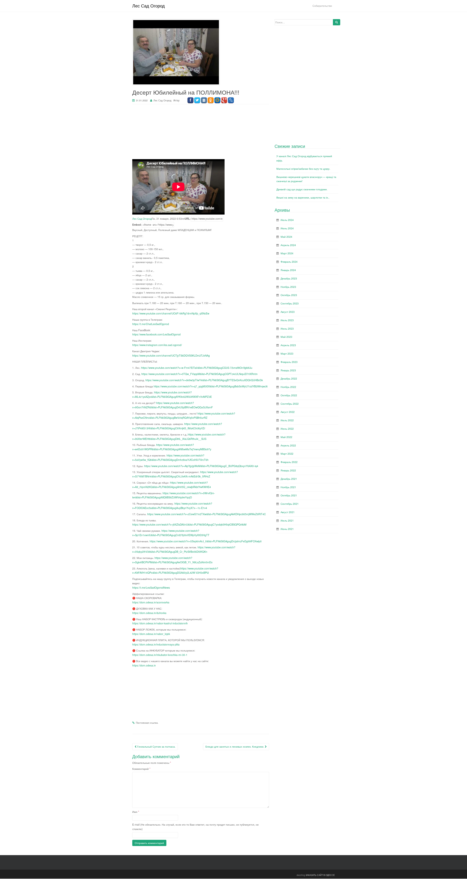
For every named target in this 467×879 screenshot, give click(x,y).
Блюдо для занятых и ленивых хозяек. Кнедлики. (235, 746)
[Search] (336, 22)
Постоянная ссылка (147, 722)
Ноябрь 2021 (288, 487)
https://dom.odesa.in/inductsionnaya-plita (156, 644)
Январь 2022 (288, 470)
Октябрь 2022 (289, 395)
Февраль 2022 (289, 462)
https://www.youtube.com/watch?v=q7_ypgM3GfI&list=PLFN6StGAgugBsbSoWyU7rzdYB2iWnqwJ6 (211, 386)
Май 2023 (286, 337)
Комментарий (141, 769)
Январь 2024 (288, 270)
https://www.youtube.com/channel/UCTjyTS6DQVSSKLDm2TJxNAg (171, 355)
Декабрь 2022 (289, 378)
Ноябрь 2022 (288, 387)
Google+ (224, 100)
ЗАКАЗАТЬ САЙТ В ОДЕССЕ (320, 874)
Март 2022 (287, 453)
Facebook (190, 100)
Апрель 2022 (288, 445)
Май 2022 (286, 437)
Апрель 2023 (288, 345)
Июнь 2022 (287, 428)
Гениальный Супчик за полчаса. (155, 746)
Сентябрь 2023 (290, 303)
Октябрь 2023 (289, 295)
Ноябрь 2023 (288, 287)
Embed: (137, 224)
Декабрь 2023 (289, 278)
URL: (188, 218)
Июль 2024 (287, 220)
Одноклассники (210, 100)
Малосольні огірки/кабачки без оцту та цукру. (303, 168)
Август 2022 (288, 412)
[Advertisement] (200, 133)
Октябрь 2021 (289, 495)
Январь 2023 (288, 370)
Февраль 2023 (289, 362)
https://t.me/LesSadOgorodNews (151, 587)
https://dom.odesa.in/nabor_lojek (151, 634)
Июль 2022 (287, 420)
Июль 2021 (287, 520)
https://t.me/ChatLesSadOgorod (150, 324)
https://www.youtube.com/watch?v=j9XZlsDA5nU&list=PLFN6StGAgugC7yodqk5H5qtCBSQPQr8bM (189, 524)
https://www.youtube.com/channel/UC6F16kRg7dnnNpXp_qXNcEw (170, 313)
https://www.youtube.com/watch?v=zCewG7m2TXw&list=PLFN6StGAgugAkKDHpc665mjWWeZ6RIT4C (206, 514)
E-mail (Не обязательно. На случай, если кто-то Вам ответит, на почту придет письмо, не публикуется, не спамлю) (195, 827)
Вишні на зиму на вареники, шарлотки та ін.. (302, 197)
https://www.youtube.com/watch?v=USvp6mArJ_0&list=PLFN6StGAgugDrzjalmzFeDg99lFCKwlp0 (206, 541)
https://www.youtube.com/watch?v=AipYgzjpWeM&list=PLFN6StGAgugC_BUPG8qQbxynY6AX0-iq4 (201, 466)
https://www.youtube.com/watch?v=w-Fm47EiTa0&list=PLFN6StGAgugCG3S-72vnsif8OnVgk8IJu (196, 368)
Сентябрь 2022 (290, 403)
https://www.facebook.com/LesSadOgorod (156, 334)
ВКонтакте (204, 100)
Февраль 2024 (289, 261)
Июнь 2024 (287, 228)
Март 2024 (287, 253)
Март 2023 (287, 353)
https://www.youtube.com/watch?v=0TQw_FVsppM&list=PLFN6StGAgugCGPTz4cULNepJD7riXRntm (199, 374)
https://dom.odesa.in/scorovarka (150, 602)
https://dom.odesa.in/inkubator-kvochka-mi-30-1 (159, 655)
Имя (135, 812)
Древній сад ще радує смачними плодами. (301, 189)
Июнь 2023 (287, 328)
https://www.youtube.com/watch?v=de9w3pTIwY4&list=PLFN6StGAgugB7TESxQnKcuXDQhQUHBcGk (204, 380)
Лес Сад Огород (148, 5)
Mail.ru (217, 100)
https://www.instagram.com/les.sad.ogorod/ (157, 345)
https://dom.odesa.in (144, 665)
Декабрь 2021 (289, 479)
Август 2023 (288, 312)
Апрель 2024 (288, 245)
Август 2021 (288, 512)
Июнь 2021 (287, 529)
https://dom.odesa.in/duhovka (149, 613)
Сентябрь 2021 (290, 503)
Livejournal (231, 100)
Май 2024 (286, 236)
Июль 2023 (287, 320)
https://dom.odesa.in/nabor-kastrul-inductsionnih (160, 623)
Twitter (197, 100)
